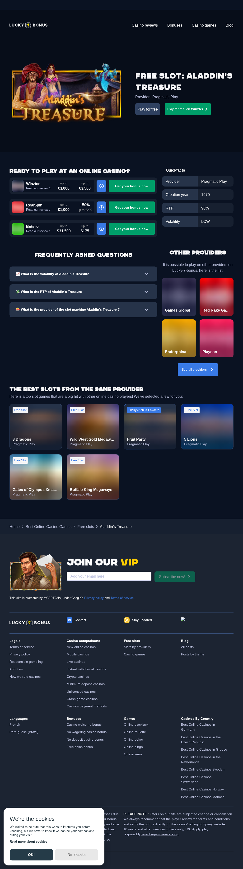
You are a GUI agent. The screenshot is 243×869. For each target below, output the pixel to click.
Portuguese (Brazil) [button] (23, 732)
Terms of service (122, 598)
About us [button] (16, 669)
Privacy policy (94, 598)
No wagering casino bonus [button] (87, 732)
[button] (28, 25)
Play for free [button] (148, 109)
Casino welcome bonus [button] (84, 724)
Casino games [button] (134, 654)
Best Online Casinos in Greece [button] (204, 749)
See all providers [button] (194, 369)
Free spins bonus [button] (80, 747)
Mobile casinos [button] (78, 654)
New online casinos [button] (81, 647)
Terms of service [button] (21, 647)
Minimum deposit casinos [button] (86, 684)
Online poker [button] (133, 739)
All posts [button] (187, 647)
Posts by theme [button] (192, 654)
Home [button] (14, 526)
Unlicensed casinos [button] (81, 691)
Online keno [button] (133, 754)
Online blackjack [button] (136, 724)
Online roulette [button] (135, 732)
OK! (31, 855)
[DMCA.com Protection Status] (207, 623)
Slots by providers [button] (137, 647)
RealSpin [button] (34, 205)
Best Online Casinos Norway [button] (202, 789)
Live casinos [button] (76, 661)
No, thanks (76, 855)
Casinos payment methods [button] (87, 706)
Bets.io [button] (32, 226)
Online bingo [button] (133, 747)
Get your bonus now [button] (131, 186)
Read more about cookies (28, 841)
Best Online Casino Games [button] (48, 526)
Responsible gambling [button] (26, 661)
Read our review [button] (37, 188)
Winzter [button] (33, 184)
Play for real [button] (185, 109)
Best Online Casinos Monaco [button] (202, 797)
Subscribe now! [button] (172, 577)
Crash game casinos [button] (82, 699)
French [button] (14, 724)
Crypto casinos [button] (78, 676)
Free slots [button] (85, 526)
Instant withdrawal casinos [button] (86, 669)
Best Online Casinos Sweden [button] (202, 769)
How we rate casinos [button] (25, 676)
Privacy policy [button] (19, 654)
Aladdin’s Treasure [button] (116, 526)
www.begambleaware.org (160, 834)
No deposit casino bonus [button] (85, 739)
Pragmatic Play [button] (165, 97)
